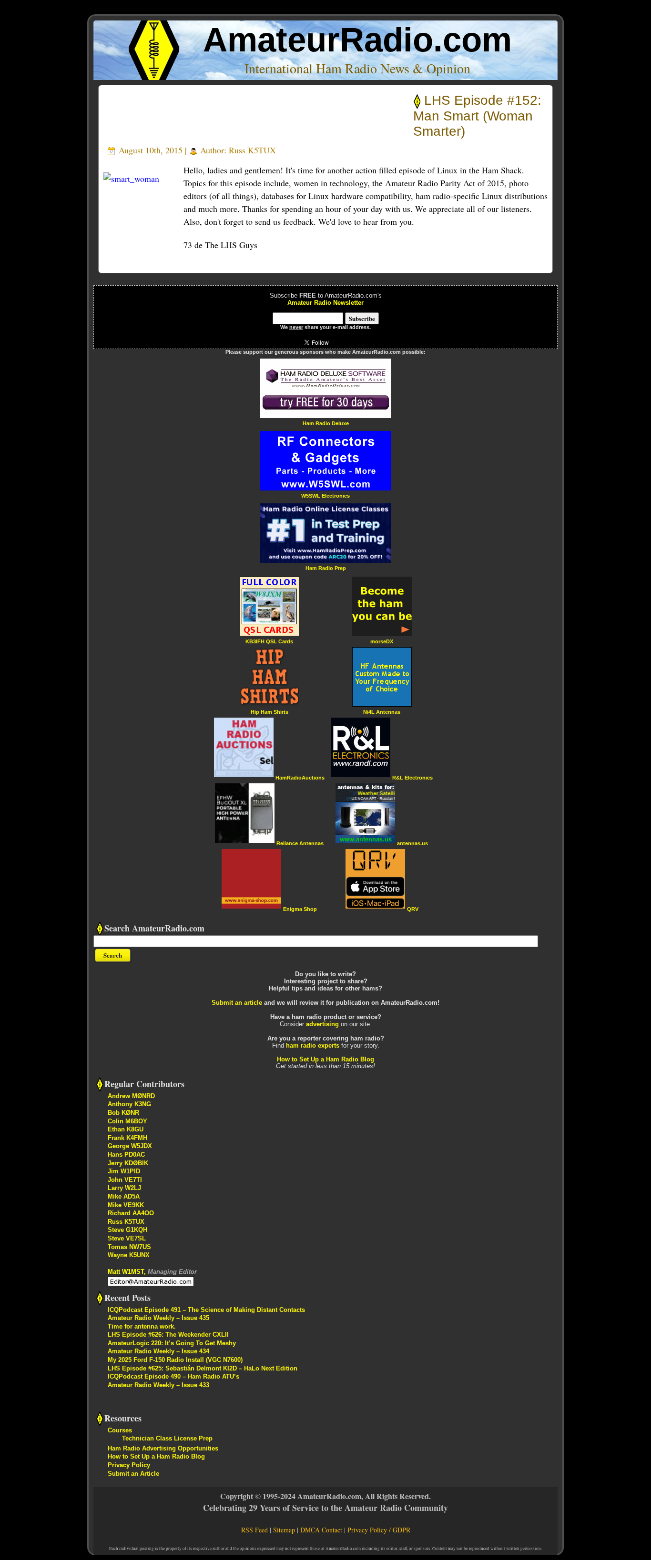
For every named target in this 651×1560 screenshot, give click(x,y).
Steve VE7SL (127, 1238)
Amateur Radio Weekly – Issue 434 (158, 1351)
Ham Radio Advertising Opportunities (163, 1448)
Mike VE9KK (126, 1205)
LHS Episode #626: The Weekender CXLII (168, 1334)
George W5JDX (130, 1146)
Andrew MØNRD (131, 1096)
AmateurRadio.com (357, 40)
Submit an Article (133, 1473)
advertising (322, 1024)
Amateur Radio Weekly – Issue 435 (158, 1317)
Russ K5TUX (252, 150)
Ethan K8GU (125, 1129)
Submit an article (237, 1002)
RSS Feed (254, 1529)
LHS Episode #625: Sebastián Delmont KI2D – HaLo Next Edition (202, 1368)
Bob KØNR (123, 1112)
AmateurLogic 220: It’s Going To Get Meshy (172, 1343)
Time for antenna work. (142, 1326)
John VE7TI (125, 1179)
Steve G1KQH (127, 1229)
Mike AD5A (124, 1196)
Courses (120, 1430)
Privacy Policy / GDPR (378, 1529)
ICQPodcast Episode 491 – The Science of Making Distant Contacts (206, 1309)
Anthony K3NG (129, 1104)
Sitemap (284, 1529)
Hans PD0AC (126, 1154)
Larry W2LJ (124, 1187)
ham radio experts (312, 1045)
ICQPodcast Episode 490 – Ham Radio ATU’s (173, 1376)
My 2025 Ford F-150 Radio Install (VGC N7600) (175, 1359)
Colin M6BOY (127, 1121)
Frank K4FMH (127, 1137)
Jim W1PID (124, 1171)
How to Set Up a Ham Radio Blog (325, 1059)
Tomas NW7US (129, 1246)
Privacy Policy (129, 1465)
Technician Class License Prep (167, 1438)
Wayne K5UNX (129, 1255)
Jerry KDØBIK (128, 1163)
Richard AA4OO (131, 1213)
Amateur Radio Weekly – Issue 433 (158, 1385)
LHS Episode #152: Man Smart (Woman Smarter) (477, 116)
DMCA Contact (321, 1529)
